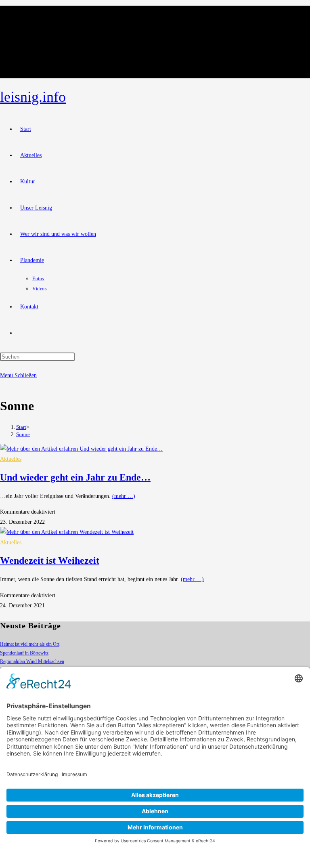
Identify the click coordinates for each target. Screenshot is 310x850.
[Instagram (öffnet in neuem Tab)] (23, 27)
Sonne (23, 434)
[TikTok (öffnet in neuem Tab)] (23, 56)
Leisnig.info (33, 97)
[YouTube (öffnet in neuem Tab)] (23, 42)
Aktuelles (10, 459)
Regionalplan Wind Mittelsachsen (32, 661)
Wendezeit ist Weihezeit (49, 560)
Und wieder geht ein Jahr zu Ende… (75, 477)
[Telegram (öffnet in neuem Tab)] (23, 71)
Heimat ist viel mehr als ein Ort (29, 644)
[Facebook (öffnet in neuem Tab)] (23, 12)
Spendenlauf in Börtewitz (24, 653)
